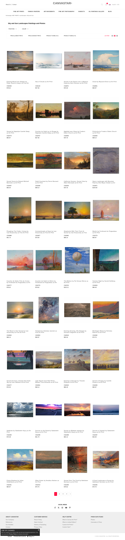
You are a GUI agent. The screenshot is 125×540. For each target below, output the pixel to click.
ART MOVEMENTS (49, 11)
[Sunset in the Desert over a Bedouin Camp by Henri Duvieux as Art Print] (77, 61)
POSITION (12, 29)
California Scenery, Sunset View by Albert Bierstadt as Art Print (75, 182)
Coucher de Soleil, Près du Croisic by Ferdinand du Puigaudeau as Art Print (18, 281)
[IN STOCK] (80, 35)
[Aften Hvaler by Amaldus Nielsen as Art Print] (48, 459)
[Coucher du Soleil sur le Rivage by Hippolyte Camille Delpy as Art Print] (48, 111)
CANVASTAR (62, 3)
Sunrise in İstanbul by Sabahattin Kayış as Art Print (104, 431)
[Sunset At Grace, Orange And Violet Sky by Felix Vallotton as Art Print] (20, 360)
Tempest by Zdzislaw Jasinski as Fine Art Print (46, 331)
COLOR (24, 29)
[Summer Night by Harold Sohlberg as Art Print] (106, 260)
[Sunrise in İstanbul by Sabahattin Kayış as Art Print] (106, 410)
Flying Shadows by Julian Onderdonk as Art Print (15, 481)
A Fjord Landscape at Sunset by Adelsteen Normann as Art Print (103, 481)
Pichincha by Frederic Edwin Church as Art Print (105, 132)
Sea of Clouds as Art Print (44, 81)
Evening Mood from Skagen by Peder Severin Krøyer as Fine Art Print (18, 82)
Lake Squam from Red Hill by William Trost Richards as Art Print (46, 381)
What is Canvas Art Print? (69, 519)
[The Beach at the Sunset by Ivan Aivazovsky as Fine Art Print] (20, 310)
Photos (93, 519)
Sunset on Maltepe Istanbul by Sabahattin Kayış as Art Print (74, 431)
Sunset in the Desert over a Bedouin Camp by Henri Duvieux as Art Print (76, 82)
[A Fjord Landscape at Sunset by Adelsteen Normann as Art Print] (106, 459)
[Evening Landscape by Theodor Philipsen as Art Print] (77, 360)
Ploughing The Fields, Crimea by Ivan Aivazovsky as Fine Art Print (17, 231)
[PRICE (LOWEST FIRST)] (17, 36)
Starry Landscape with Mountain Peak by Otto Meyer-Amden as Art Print (104, 182)
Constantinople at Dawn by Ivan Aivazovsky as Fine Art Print (45, 231)
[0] (106, 4)
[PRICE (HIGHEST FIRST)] (35, 36)
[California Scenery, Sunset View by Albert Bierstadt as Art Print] (77, 160)
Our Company (10, 519)
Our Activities (9, 524)
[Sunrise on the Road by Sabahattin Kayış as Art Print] (48, 410)
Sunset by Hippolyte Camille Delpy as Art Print (18, 132)
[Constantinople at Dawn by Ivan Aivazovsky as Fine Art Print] (48, 210)
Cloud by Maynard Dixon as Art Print (105, 81)
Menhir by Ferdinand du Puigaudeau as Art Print (105, 231)
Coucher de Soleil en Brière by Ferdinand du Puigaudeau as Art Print (46, 281)
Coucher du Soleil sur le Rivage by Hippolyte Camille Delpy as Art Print (47, 132)
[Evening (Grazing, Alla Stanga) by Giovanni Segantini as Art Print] (77, 310)
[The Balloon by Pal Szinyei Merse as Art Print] (77, 260)
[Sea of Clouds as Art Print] (48, 61)
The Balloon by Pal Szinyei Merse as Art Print (76, 281)
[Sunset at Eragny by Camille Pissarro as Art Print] (106, 360)
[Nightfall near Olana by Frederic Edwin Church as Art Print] (77, 111)
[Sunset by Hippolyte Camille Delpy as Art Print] (20, 111)
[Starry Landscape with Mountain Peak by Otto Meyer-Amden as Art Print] (106, 160)
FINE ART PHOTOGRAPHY (66, 11)
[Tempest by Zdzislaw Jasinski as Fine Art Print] (48, 310)
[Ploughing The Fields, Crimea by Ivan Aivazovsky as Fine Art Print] (20, 210)
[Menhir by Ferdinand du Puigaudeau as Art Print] (106, 210)
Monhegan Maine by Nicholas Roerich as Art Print (102, 331)
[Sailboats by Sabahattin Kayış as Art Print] (20, 410)
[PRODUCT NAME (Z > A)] (70, 36)
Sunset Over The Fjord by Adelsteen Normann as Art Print (76, 481)
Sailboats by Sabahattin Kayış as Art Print (19, 431)
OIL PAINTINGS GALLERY (96, 11)
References (9, 522)
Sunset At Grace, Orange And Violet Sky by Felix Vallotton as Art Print (18, 381)
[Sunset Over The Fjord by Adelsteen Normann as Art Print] (77, 459)
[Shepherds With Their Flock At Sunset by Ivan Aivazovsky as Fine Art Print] (77, 210)
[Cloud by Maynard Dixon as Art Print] (106, 61)
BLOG (110, 11)
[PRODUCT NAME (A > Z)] (52, 36)
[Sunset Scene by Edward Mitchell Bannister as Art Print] (20, 160)
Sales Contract (38, 522)
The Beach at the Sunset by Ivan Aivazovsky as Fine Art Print (17, 331)
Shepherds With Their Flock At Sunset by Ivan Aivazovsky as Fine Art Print (75, 232)
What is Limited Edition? (69, 522)
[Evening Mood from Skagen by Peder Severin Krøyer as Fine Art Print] (20, 61)
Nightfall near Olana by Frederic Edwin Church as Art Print (74, 132)
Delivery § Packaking (40, 524)
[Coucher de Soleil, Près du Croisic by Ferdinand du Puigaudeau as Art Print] (20, 260)
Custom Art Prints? (67, 524)
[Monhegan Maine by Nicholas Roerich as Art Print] (106, 310)
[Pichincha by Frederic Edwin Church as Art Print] (106, 111)
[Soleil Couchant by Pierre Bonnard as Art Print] (48, 160)
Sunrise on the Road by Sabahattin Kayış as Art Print (47, 431)
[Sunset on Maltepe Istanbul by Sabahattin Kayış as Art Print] (77, 410)
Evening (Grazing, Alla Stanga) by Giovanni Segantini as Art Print (75, 331)
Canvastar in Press (96, 522)
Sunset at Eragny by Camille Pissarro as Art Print (102, 381)
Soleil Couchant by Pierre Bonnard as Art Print (46, 182)
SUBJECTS (81, 11)
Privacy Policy (38, 527)
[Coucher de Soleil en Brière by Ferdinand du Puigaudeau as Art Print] (48, 260)
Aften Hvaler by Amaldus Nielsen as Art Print (47, 481)
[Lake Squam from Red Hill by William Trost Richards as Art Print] (48, 360)
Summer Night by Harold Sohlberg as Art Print (104, 281)
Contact (14, 4)
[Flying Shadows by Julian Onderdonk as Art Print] (20, 459)
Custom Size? (66, 527)
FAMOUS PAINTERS (34, 11)
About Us (8, 4)
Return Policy (38, 519)
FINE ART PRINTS (18, 11)
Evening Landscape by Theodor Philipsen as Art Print (74, 381)
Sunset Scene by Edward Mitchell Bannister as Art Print (18, 182)
